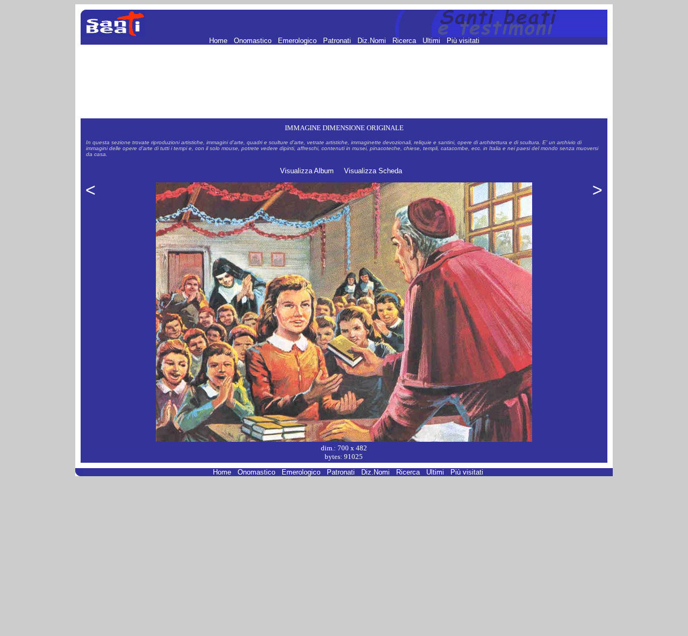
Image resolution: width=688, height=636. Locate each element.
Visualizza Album (307, 171)
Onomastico (254, 41)
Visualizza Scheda (373, 171)
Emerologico (298, 41)
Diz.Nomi (372, 41)
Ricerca (405, 41)
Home (219, 41)
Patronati (338, 41)
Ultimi (432, 41)
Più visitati (463, 41)
